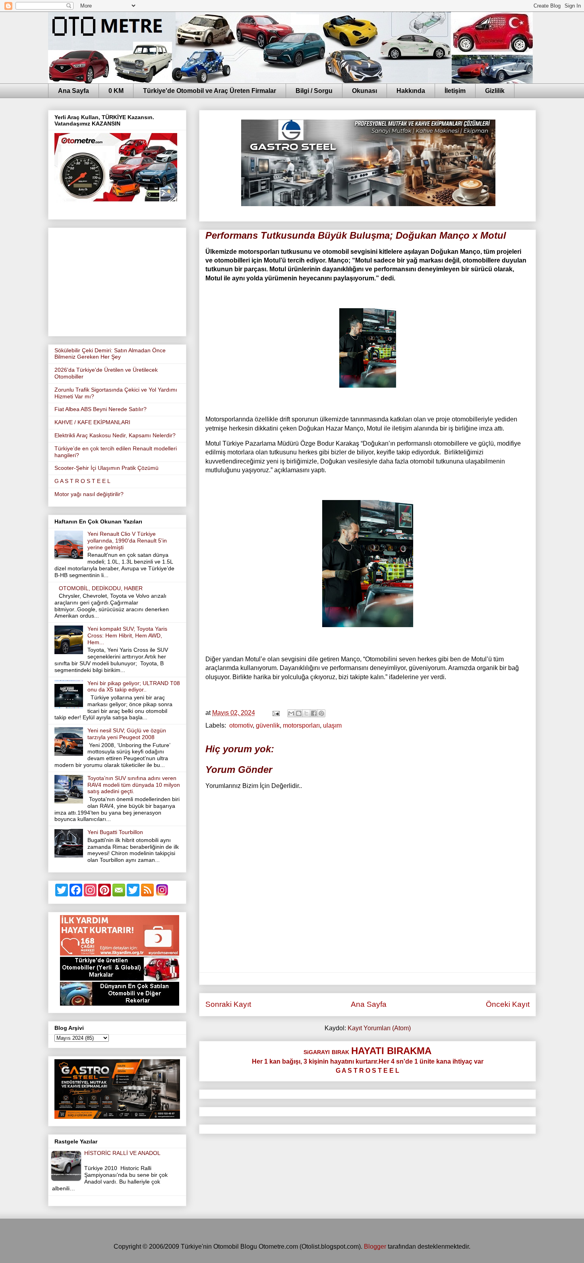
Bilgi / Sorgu (314, 90)
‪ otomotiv (240, 725)
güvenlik (268, 725)
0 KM (116, 90)
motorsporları (301, 725)
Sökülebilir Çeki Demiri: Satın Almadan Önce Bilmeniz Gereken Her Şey (110, 353)
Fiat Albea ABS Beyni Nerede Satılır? (100, 409)
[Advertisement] (117, 280)
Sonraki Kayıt (228, 1004)
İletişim (455, 90)
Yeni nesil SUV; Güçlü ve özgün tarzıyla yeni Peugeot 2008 (126, 733)
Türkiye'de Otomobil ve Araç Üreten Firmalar (209, 90)
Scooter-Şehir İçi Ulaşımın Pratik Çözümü (106, 468)
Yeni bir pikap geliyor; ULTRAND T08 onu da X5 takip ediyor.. (133, 686)
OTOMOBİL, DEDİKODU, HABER (101, 588)
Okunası (364, 90)
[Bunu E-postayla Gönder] (291, 713)
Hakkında (410, 90)
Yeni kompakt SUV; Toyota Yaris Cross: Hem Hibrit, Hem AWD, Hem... (127, 635)
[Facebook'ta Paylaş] (314, 713)
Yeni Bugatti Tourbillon (115, 832)
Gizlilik (495, 90)
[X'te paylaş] (306, 713)
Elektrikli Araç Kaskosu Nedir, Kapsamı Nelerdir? (115, 435)
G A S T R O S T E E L (82, 481)
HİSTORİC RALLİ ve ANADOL (122, 1153)
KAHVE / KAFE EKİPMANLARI (92, 422)
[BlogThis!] (299, 713)
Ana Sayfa (73, 90)
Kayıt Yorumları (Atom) (379, 1028)
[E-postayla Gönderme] (275, 712)
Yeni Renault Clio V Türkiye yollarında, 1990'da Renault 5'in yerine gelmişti (127, 540)
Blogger (375, 1246)
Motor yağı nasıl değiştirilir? (89, 494)
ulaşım (332, 725)
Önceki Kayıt (508, 1004)
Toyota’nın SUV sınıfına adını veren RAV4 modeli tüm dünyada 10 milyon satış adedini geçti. (133, 785)
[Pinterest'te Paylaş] (321, 713)
